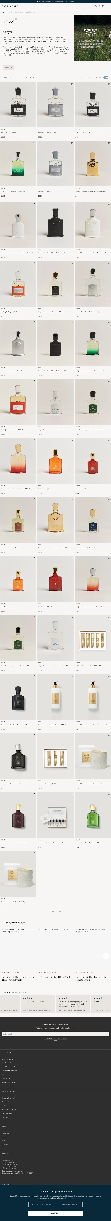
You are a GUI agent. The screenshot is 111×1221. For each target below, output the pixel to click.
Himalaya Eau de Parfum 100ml (13, 371)
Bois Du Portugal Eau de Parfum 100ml (16, 666)
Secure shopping (7, 1059)
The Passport (6, 1063)
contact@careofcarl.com (15, 1171)
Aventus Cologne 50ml (47, 191)
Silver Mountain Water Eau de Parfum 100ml (92, 253)
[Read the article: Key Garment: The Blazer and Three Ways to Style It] (92, 956)
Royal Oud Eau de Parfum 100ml (50, 312)
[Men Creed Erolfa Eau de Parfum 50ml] (93, 520)
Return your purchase (9, 1110)
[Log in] (96, 6)
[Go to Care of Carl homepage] (10, 6)
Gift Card (5, 1117)
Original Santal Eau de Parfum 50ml (89, 607)
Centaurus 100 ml (45, 607)
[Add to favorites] (34, 84)
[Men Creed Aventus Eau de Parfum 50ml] (93, 104)
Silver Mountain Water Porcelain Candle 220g (91, 784)
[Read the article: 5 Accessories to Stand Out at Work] (55, 956)
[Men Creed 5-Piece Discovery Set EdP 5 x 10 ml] (93, 638)
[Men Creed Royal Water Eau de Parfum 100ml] (93, 284)
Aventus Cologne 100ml (47, 132)
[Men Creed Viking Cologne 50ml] (18, 284)
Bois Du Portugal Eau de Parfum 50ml (90, 430)
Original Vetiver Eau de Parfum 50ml (89, 371)
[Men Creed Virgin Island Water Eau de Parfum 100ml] (55, 638)
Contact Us (6, 1102)
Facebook (5, 1137)
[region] (55, 1004)
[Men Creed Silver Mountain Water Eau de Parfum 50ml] (18, 225)
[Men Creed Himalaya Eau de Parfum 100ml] (18, 343)
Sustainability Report (9, 1082)
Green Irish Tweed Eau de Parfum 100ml (53, 253)
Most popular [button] (85, 77)
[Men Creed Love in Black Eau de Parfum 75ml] (18, 756)
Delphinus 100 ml (45, 489)
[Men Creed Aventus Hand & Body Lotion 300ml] (55, 697)
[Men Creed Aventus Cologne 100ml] (55, 104)
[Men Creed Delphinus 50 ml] (18, 579)
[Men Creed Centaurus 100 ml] (55, 579)
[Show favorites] (99, 6)
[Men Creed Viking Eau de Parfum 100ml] (18, 402)
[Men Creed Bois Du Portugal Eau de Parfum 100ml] (18, 638)
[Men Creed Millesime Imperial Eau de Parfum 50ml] (93, 163)
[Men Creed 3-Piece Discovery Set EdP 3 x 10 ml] (55, 756)
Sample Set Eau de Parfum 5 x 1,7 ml (52, 843)
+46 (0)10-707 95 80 (11, 1169)
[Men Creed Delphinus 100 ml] (55, 461)
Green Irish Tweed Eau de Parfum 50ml (53, 371)
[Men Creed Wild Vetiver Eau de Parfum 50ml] (93, 815)
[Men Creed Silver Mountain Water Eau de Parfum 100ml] (93, 225)
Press (4, 1074)
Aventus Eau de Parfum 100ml (12, 132)
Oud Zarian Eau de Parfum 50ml (13, 843)
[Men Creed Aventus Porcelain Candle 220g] (18, 874)
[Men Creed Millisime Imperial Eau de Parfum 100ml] (55, 520)
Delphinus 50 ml (7, 607)
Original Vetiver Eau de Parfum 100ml (15, 191)
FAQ (3, 1106)
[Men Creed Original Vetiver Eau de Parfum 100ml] (18, 163)
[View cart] (103, 6)
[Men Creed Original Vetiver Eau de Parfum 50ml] (93, 343)
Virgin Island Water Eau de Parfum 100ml (54, 666)
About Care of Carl (8, 1067)
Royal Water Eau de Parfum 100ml (88, 312)
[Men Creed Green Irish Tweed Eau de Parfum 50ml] (55, 343)
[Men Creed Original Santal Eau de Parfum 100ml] (18, 461)
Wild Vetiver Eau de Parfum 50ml (88, 843)
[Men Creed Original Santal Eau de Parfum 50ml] (93, 579)
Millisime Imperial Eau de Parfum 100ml (53, 548)
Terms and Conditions (9, 1071)
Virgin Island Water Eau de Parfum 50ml (54, 430)
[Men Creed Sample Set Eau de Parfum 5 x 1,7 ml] (55, 815)
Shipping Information (9, 1098)
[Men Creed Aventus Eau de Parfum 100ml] (18, 104)
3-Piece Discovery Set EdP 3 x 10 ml (52, 784)
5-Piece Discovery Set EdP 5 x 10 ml (89, 666)
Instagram (5, 1133)
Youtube (4, 1141)
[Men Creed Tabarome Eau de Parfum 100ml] (18, 520)
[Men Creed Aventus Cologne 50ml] (55, 163)
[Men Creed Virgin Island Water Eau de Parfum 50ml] (55, 402)
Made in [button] (29, 77)
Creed (3, 129)
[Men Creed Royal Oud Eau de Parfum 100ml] (55, 284)
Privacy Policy (6, 1078)
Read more (69, 1198)
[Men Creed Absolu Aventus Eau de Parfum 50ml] (18, 697)
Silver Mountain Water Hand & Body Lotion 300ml (92, 725)
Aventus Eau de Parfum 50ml (86, 132)
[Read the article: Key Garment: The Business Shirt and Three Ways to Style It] (18, 956)
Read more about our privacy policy (55, 1039)
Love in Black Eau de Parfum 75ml (14, 784)
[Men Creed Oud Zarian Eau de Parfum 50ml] (18, 815)
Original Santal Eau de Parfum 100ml (15, 489)
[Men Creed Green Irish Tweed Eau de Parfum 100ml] (55, 225)
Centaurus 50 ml (81, 489)
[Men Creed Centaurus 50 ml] (93, 461)
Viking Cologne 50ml (9, 312)
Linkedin (5, 1145)
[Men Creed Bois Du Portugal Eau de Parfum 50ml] (93, 402)
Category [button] (8, 77)
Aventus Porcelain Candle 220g (13, 902)
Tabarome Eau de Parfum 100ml (13, 548)
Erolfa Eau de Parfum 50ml (86, 548)
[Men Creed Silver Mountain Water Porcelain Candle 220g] (93, 756)
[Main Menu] (107, 6)
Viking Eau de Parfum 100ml (12, 430)
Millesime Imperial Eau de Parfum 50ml (90, 191)
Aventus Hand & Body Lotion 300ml (52, 725)
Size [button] (18, 77)
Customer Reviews (8, 1113)
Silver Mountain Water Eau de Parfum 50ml (18, 253)
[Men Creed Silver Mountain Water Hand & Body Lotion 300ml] (93, 697)
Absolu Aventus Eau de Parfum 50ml (15, 725)
